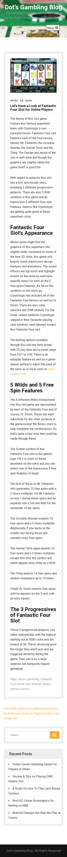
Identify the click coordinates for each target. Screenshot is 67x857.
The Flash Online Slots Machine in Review (31, 708)
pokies (24, 689)
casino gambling (28, 679)
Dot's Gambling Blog (33, 7)
